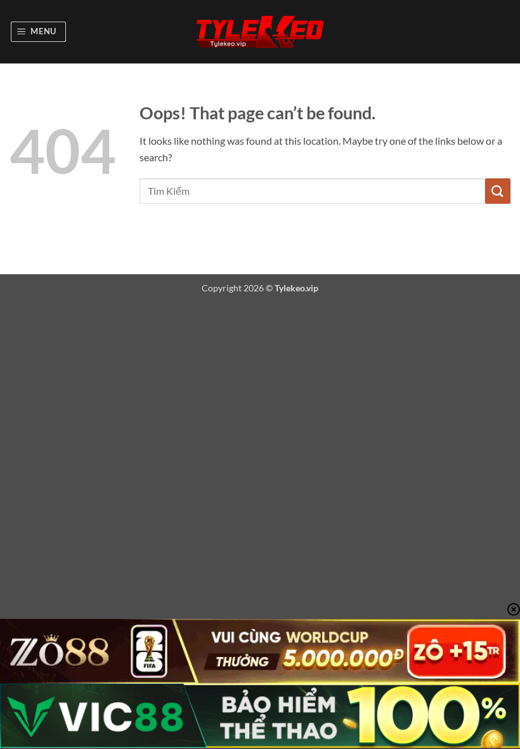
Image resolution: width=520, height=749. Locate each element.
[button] (39, 32)
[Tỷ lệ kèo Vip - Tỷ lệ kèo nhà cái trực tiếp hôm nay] (260, 32)
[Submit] (497, 190)
